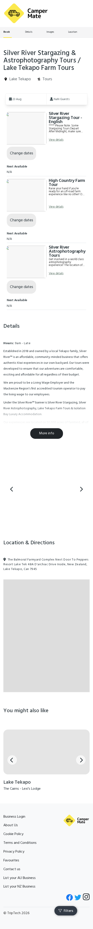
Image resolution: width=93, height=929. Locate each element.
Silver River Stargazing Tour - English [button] (65, 118)
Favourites (11, 860)
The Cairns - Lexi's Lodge (22, 789)
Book (6, 32)
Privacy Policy (13, 852)
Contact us (11, 869)
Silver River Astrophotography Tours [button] (67, 251)
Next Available (17, 167)
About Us (10, 825)
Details (29, 32)
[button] (25, 99)
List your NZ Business (19, 887)
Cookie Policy (13, 834)
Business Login (14, 817)
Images (50, 32)
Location (72, 32)
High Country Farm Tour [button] (67, 182)
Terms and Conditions (20, 843)
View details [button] (56, 139)
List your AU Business (19, 878)
